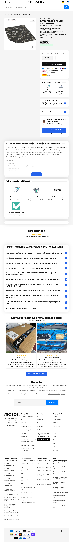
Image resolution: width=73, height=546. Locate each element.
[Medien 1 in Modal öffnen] (20, 34)
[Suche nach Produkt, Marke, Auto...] (65, 7)
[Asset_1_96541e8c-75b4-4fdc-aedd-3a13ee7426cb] (12, 414)
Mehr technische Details (48, 38)
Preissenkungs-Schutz (60, 90)
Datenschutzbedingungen (55, 393)
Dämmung (50, 19)
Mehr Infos (37, 174)
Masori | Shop (60, 533)
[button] (66, 2)
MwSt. (43, 48)
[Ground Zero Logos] (11, 20)
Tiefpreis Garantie (36, 196)
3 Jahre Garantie (47, 90)
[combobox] (35, 7)
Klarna (52, 72)
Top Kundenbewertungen (15, 212)
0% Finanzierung (56, 196)
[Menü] (5, 2)
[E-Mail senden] (63, 102)
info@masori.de (11, 424)
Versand (52, 48)
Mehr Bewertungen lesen (36, 372)
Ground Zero (42, 19)
